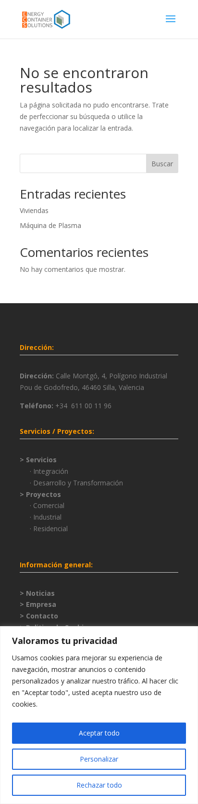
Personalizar (99, 759)
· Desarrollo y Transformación (76, 482)
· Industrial (46, 517)
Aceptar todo (99, 732)
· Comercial (47, 505)
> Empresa (38, 604)
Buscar (162, 163)
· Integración (49, 471)
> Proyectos (40, 494)
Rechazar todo (99, 785)
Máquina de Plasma (50, 225)
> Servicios (38, 459)
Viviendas (34, 210)
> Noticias (37, 593)
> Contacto (39, 615)
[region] (99, 715)
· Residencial (49, 528)
